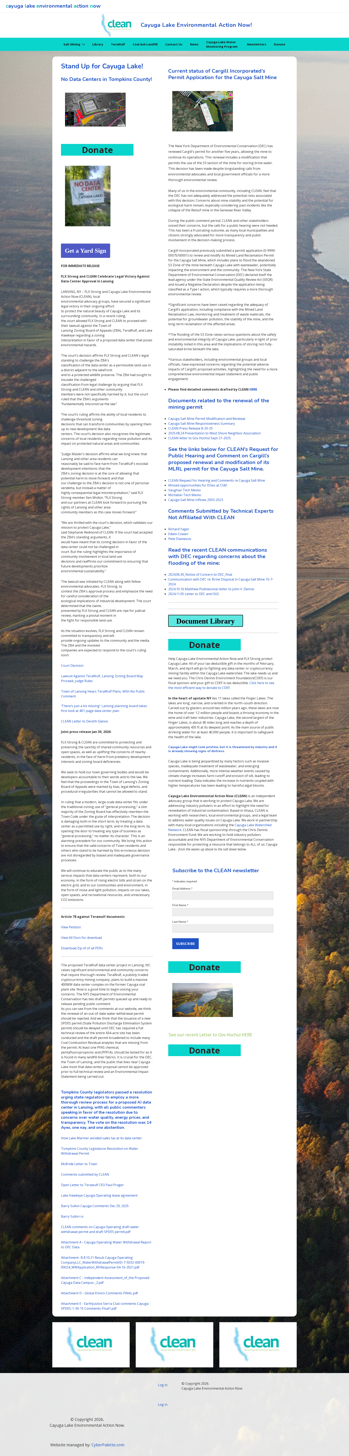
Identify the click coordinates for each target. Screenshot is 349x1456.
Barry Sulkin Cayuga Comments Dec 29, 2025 (95, 1206)
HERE (253, 389)
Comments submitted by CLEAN (85, 1174)
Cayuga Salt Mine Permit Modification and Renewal (206, 418)
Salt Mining (71, 44)
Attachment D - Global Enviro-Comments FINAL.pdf (99, 1293)
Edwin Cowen (178, 534)
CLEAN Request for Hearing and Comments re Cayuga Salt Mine (216, 480)
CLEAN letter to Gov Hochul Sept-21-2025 (199, 438)
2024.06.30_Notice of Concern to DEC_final (200, 574)
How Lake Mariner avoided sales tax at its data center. (101, 1138)
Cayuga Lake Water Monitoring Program (222, 44)
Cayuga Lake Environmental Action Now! (196, 25)
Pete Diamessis (179, 539)
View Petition (71, 927)
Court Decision (72, 665)
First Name (180, 905)
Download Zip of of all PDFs (82, 948)
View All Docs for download (81, 937)
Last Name (180, 921)
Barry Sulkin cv (72, 1216)
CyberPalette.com (107, 1445)
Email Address (182, 888)
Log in (162, 1385)
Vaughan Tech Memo (184, 490)
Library (97, 44)
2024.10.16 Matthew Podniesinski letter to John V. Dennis (211, 589)
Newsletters (256, 44)
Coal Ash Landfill (145, 44)
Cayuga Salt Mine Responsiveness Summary (201, 423)
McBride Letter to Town (79, 1164)
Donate (279, 44)
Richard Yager (178, 529)
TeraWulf (118, 44)
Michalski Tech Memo (184, 495)
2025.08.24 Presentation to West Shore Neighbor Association (214, 433)
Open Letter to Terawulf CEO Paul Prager (92, 1185)
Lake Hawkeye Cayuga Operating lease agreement (99, 1195)
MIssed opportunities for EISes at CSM (197, 485)
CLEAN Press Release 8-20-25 (190, 428)
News (194, 44)
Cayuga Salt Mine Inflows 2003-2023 (195, 500)
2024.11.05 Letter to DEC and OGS (193, 594)
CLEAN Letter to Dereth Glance (84, 721)
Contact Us (173, 44)
